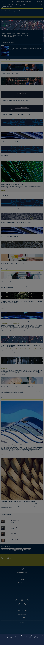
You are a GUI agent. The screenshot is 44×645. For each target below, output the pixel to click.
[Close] (42, 636)
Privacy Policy (26, 640)
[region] (22, 639)
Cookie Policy (32, 640)
